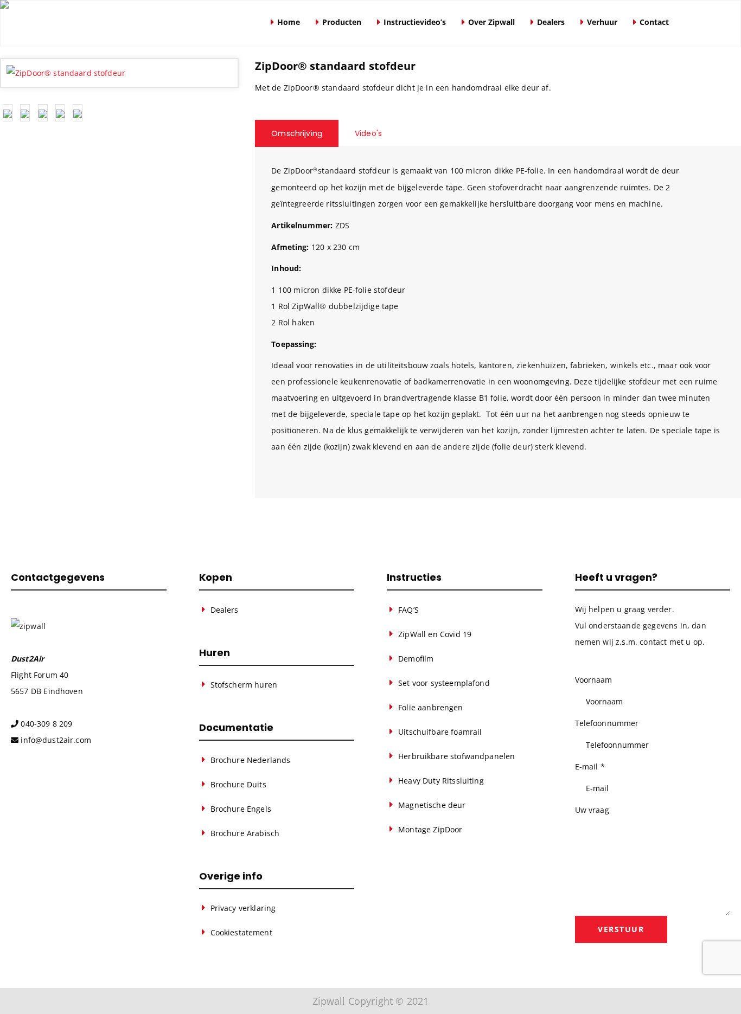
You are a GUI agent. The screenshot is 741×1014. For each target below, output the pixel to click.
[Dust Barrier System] (130, 23)
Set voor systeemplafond (444, 683)
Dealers (224, 610)
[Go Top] (720, 990)
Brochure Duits (238, 784)
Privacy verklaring (243, 908)
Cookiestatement (241, 932)
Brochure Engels (240, 809)
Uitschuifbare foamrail (440, 732)
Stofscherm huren (243, 684)
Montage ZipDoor (430, 829)
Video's (368, 133)
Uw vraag (592, 810)
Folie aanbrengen (430, 707)
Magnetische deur (431, 805)
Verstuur (621, 929)
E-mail (590, 766)
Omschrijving (296, 133)
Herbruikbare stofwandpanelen (456, 756)
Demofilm (415, 658)
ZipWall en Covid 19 (434, 634)
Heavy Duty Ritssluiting (441, 780)
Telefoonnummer (607, 723)
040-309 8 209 (46, 723)
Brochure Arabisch (245, 833)
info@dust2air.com (56, 740)
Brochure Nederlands (250, 760)
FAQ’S (408, 610)
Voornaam (593, 680)
